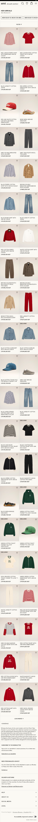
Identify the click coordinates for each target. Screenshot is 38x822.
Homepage (5, 723)
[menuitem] (9, 3)
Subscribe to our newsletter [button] (9, 753)
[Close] (35, 0)
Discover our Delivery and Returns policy (12, 786)
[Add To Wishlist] (17, 29)
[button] (25, 816)
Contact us (4, 770)
